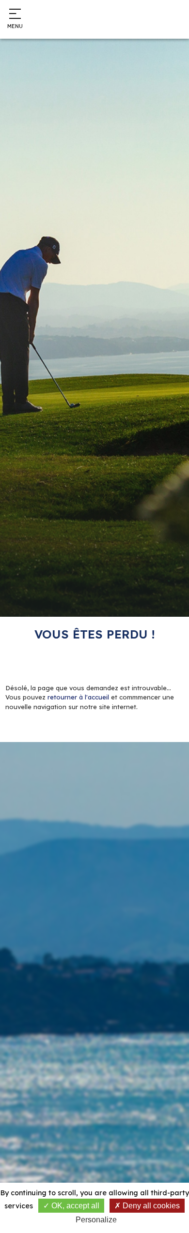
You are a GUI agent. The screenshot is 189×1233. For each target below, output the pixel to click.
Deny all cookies (150, 1206)
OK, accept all (74, 1206)
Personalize (96, 1220)
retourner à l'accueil (78, 697)
